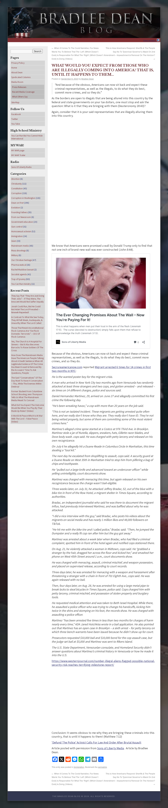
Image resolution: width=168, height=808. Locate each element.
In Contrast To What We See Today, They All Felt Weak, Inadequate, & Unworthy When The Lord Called (27, 320)
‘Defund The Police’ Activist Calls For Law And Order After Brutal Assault (96, 740)
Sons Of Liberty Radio (21, 167)
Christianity (16, 183)
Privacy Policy (17, 62)
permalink (102, 764)
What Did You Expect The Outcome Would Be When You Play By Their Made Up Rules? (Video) (27, 408)
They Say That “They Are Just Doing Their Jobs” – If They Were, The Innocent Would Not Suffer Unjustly (27, 298)
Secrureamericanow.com (67, 364)
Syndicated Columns (21, 77)
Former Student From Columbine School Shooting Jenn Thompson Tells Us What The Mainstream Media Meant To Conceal (26, 396)
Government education (22, 221)
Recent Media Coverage (23, 91)
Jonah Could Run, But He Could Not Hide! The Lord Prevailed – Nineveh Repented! (26, 309)
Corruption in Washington (23, 197)
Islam (13, 240)
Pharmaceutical (18, 264)
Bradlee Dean (87, 76)
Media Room (17, 81)
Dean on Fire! (17, 202)
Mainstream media (20, 245)
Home (14, 67)
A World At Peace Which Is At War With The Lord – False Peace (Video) (27, 418)
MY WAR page (17, 150)
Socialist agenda (19, 274)
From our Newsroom (21, 217)
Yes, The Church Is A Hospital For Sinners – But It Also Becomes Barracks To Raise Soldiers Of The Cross (27, 346)
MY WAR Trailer (18, 155)
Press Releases (19, 87)
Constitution (17, 188)
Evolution (15, 207)
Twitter (14, 118)
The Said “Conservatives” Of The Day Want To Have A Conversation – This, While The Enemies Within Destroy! (27, 382)
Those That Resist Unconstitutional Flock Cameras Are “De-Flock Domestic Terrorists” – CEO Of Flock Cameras (27, 332)
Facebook (16, 114)
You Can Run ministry (21, 283)
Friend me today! (150, 40)
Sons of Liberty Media (110, 746)
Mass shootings (18, 250)
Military (14, 255)
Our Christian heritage (21, 260)
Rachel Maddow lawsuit (22, 269)
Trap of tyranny (18, 279)
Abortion (15, 178)
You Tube (15, 123)
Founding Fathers (19, 212)
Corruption (16, 193)
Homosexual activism (21, 231)
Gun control (16, 226)
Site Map (15, 102)
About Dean (16, 72)
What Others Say (20, 96)
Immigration (79, 764)
